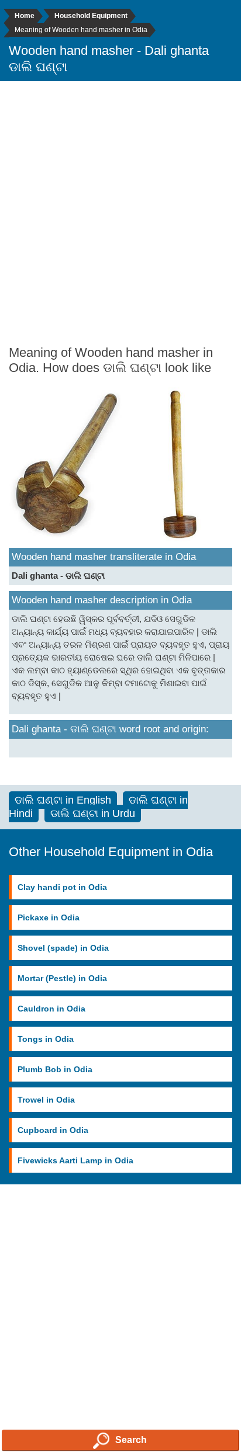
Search (131, 1440)
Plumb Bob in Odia (55, 1069)
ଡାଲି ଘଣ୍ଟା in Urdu (92, 813)
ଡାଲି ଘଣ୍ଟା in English (63, 800)
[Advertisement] (120, 213)
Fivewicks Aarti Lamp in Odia (75, 1160)
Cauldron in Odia (51, 1008)
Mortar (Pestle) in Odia (62, 978)
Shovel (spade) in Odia (63, 948)
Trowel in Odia (46, 1099)
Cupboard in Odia (53, 1130)
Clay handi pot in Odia (62, 887)
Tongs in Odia (46, 1039)
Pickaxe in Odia (49, 917)
